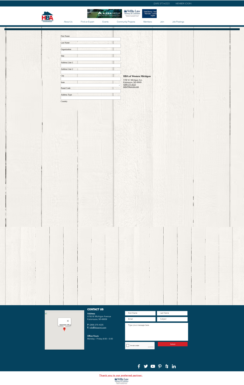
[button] (105, 22)
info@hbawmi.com (98, 327)
